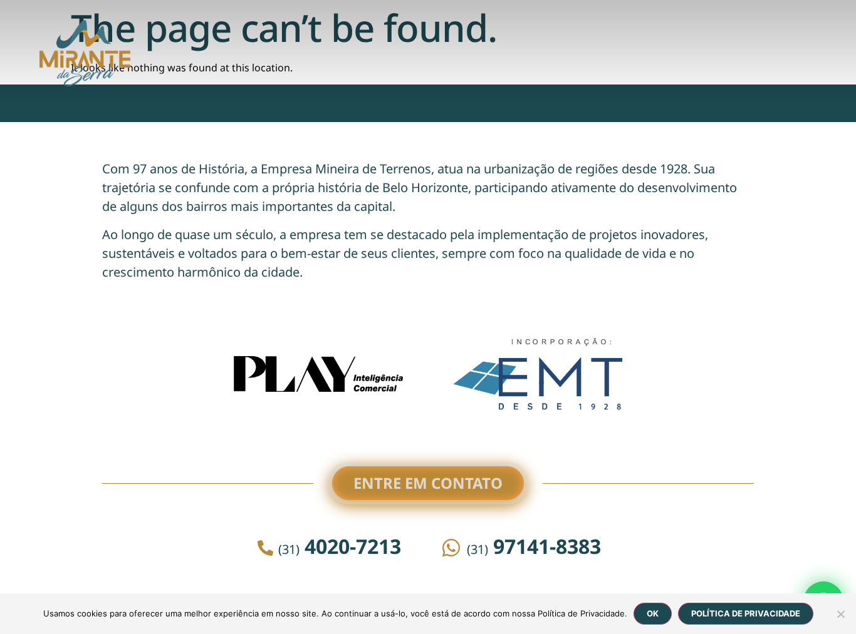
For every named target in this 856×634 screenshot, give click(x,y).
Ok (653, 613)
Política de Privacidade (745, 613)
